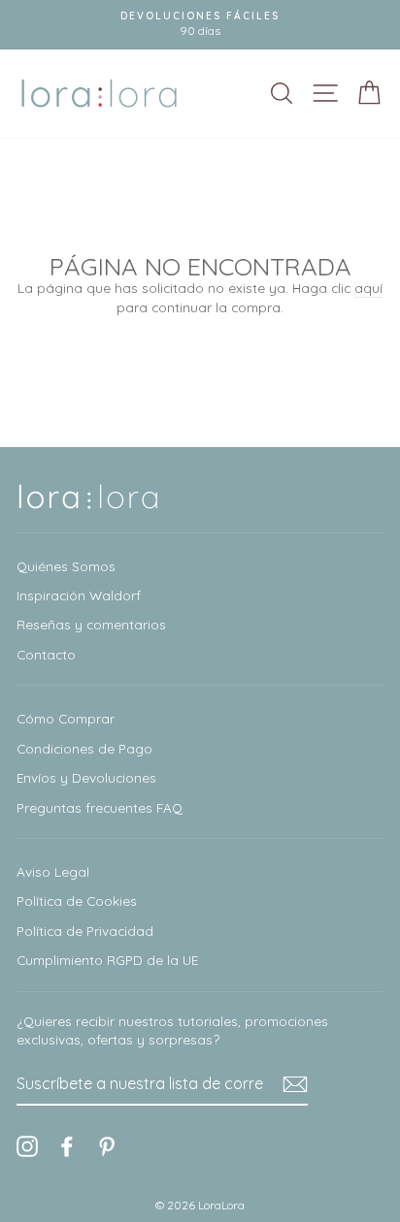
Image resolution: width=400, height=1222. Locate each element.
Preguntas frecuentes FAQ (100, 807)
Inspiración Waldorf (79, 595)
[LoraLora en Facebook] (67, 1146)
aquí (368, 287)
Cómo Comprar (66, 718)
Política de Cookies (77, 900)
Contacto (46, 654)
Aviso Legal (53, 871)
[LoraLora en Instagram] (27, 1146)
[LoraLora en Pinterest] (106, 1146)
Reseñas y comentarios (91, 624)
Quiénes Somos (66, 566)
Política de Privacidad (85, 930)
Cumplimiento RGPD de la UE (107, 959)
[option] (200, 25)
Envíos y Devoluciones (86, 777)
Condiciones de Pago (84, 748)
